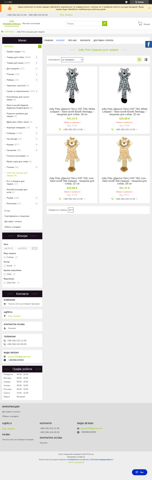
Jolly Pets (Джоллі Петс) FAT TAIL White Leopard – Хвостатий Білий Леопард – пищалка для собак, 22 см (124, 112)
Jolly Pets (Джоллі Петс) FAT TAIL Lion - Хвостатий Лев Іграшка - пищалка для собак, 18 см (124, 181)
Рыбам (10, 198)
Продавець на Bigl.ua (76, 457)
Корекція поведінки (16, 127)
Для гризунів (13, 68)
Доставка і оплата (103, 40)
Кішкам (10, 144)
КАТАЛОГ (9, 32)
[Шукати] (104, 23)
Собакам (11, 133)
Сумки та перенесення (18, 91)
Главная (48, 40)
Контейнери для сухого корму (18, 98)
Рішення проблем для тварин (17, 114)
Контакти (85, 40)
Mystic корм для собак (17, 161)
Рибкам (10, 80)
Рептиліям (12, 203)
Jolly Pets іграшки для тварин (17, 174)
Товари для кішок (15, 63)
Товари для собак (15, 57)
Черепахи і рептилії (16, 85)
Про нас (72, 40)
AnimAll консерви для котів (17, 190)
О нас (7, 210)
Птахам (10, 74)
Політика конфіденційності (102, 460)
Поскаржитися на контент (78, 460)
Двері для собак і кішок (18, 122)
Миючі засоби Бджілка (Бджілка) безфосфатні (18, 106)
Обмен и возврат (12, 227)
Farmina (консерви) (16, 156)
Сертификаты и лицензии (16, 216)
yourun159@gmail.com (19, 356)
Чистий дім (12, 139)
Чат (142, 472)
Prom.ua (90, 454)
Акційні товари (14, 51)
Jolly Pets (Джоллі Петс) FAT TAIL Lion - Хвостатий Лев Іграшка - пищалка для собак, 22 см (72, 181)
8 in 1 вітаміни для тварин (15, 182)
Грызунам (11, 150)
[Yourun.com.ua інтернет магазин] (11, 23)
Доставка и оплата (11, 411)
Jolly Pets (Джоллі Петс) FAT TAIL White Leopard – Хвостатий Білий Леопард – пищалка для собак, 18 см (72, 112)
